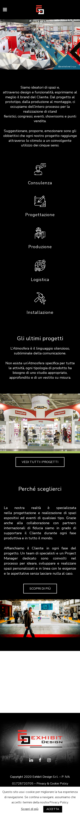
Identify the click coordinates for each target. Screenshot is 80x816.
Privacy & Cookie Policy (52, 783)
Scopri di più (29, 809)
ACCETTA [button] (52, 809)
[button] (40, 462)
